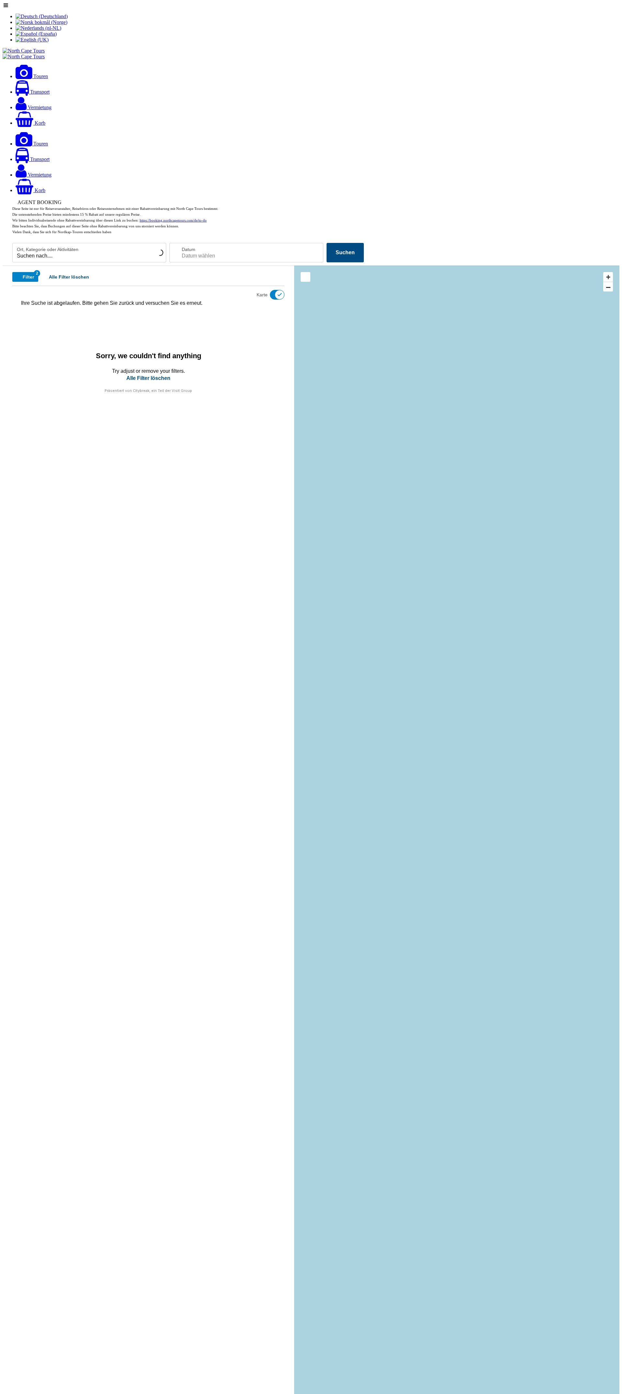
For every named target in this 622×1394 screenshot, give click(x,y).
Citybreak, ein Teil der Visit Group (162, 390)
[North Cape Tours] (24, 50)
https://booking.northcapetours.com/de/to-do (173, 220)
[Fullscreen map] (305, 277)
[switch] (273, 294)
